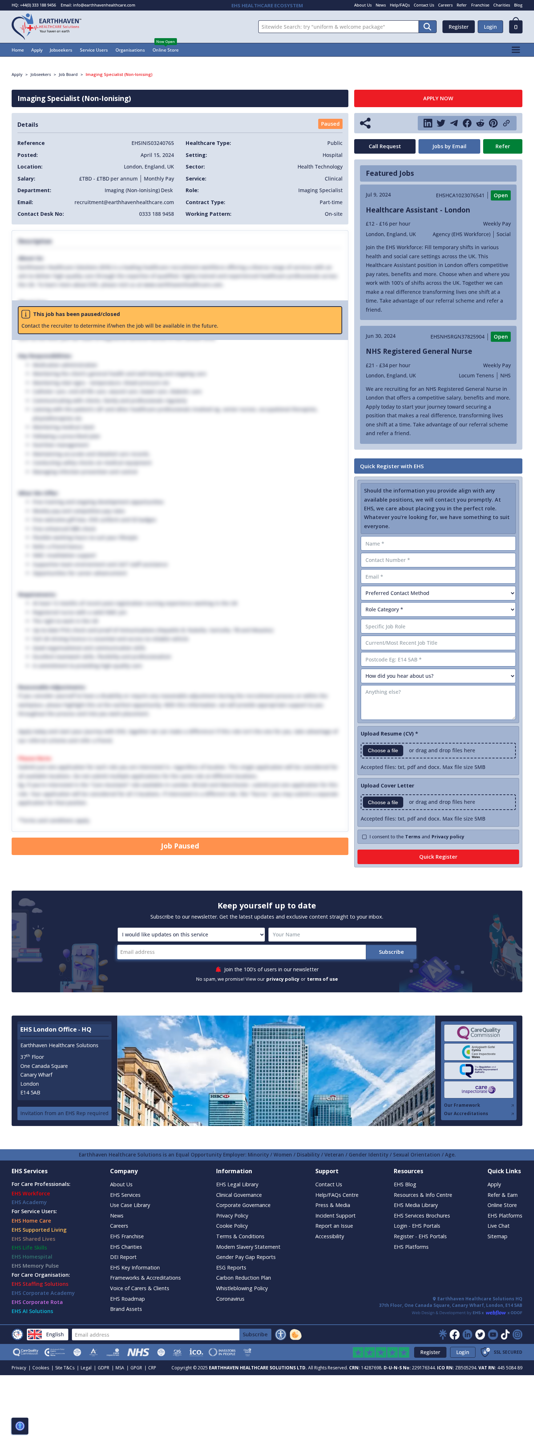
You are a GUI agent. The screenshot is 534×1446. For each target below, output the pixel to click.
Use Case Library (130, 1205)
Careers (445, 5)
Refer (462, 5)
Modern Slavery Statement (248, 1246)
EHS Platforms (411, 1246)
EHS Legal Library (237, 1184)
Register (459, 26)
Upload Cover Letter (387, 785)
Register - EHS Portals (420, 1236)
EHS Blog (405, 1184)
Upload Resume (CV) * (389, 733)
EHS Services (125, 1194)
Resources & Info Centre (423, 1194)
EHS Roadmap (127, 1298)
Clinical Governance (239, 1194)
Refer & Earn (503, 1194)
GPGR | (138, 1368)
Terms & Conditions (240, 1236)
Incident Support (335, 1215)
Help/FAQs (400, 5)
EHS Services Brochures (422, 1215)
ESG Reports (231, 1267)
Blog (518, 5)
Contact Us (424, 5)
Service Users (94, 50)
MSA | (122, 1368)
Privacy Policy (232, 1215)
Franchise (480, 5)
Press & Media (332, 1205)
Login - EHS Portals (417, 1225)
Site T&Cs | (67, 1368)
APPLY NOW (438, 98)
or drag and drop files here (442, 750)
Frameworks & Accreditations (145, 1277)
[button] (515, 27)
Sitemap (497, 1236)
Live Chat (499, 1225)
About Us (363, 5)
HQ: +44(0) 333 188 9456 (34, 5)
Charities (501, 5)
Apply (37, 50)
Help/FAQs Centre (337, 1194)
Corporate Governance (243, 1205)
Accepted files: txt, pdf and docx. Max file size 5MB (423, 766)
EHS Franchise (127, 1236)
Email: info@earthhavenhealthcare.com (98, 5)
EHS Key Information (135, 1267)
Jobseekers (61, 50)
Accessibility (329, 1236)
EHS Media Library (416, 1205)
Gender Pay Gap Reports (246, 1256)
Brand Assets (126, 1308)
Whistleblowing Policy (242, 1288)
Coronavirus (230, 1298)
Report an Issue (334, 1225)
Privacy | (21, 1368)
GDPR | (106, 1368)
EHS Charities (126, 1246)
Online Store (166, 50)
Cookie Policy (232, 1225)
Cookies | (43, 1368)
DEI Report (123, 1256)
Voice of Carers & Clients (139, 1288)
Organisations (130, 50)
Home (18, 50)
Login (490, 26)
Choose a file (383, 750)
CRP (152, 1368)
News (381, 5)
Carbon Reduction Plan (243, 1277)
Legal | (88, 1368)
